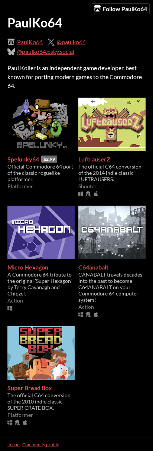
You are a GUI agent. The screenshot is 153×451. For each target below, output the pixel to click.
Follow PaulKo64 (125, 8)
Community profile (40, 444)
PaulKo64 (30, 41)
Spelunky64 (23, 159)
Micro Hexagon (27, 267)
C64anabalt (93, 267)
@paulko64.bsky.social (45, 51)
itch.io (13, 444)
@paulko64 (71, 41)
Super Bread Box (29, 387)
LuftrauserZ (94, 159)
